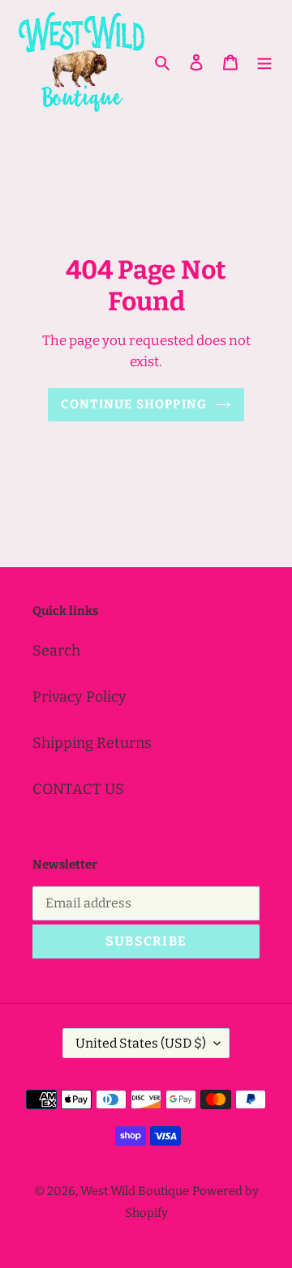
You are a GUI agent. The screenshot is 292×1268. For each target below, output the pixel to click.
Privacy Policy (79, 697)
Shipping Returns (92, 743)
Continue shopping (134, 404)
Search (56, 651)
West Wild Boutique (134, 1191)
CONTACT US (78, 789)
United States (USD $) (140, 1043)
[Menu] (264, 62)
